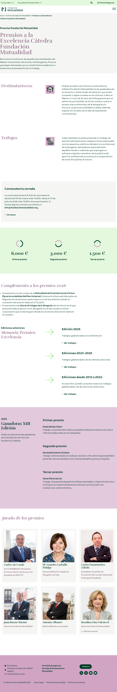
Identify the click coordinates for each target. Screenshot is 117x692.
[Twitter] (81, 673)
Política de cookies (76, 682)
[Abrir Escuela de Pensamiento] (41, 2)
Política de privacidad (55, 682)
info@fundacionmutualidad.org (21, 207)
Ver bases (11, 215)
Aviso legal (39, 682)
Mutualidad (47, 671)
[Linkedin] (91, 673)
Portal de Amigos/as (51, 665)
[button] (91, 3)
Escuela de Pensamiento (53, 668)
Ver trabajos (70, 343)
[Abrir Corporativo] (13, 2)
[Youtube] (95, 673)
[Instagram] (86, 673)
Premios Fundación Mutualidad (18, 16)
